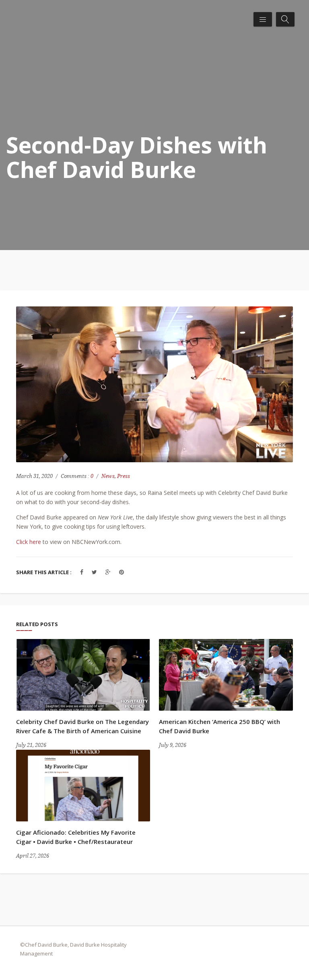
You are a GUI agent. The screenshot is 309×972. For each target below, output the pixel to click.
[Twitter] (94, 572)
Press (123, 476)
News (108, 476)
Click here (28, 542)
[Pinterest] (121, 572)
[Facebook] (81, 572)
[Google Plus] (108, 572)
